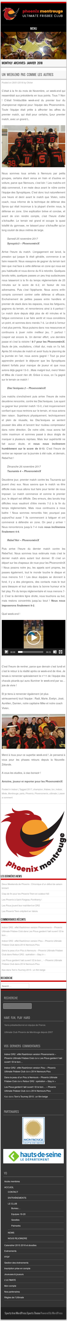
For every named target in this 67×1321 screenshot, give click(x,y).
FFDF (7, 1256)
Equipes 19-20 (18, 1214)
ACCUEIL (9, 1187)
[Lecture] (6, 652)
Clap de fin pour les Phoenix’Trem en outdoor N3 (25, 893)
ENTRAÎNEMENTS (17, 1197)
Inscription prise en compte (17, 1268)
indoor (59, 789)
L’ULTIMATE (10, 1279)
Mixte (4, 793)
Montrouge (13, 793)
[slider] (30, 652)
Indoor (14, 789)
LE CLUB (12, 1203)
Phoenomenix (41, 793)
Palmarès (16, 1225)
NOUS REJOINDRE (17, 1238)
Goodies (15, 1219)
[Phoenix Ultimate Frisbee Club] (33, 14)
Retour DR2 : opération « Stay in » (29, 954)
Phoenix (30, 793)
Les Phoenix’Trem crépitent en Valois (20, 911)
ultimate (53, 793)
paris (22, 793)
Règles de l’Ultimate (14, 1297)
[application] (33, 638)
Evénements (10, 1250)
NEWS (11, 1232)
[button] (33, 638)
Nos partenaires (12, 1291)
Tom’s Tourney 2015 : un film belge (28, 969)
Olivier (30, 82)
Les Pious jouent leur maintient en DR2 (21, 905)
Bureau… (16, 1208)
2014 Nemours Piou (30, 944)
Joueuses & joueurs (14, 1274)
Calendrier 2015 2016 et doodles (20, 1245)
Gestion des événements (16, 1262)
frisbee (47, 789)
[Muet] (55, 652)
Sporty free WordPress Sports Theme (22, 1313)
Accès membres (12, 1181)
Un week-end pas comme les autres (27, 74)
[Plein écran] (60, 652)
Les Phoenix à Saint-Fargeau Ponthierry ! (22, 899)
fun (53, 789)
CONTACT (13, 1191)
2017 (29, 789)
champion (38, 789)
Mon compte (10, 1285)
